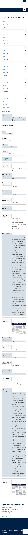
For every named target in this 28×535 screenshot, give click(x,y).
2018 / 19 (5, 47)
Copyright (22, 530)
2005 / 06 (5, 88)
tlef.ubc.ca (9, 511)
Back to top (5, 516)
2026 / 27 (5, 21)
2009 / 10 (5, 75)
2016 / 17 (5, 53)
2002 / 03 (5, 98)
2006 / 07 (5, 85)
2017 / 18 (5, 50)
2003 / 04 (5, 95)
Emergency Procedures (7, 530)
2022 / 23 (5, 34)
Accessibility (4, 532)
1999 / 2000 (6, 107)
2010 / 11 (5, 72)
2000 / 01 (5, 104)
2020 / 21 (5, 40)
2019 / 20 (5, 43)
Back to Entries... (6, 111)
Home (3, 15)
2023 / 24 (5, 31)
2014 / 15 (5, 59)
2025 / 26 (5, 24)
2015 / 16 (5, 56)
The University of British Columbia (10, 3)
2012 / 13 (5, 66)
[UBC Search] (24, 2)
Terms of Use (16, 530)
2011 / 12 (5, 69)
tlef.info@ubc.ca (9, 512)
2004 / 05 (5, 91)
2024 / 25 (5, 27)
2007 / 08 (5, 82)
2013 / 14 (5, 63)
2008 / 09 (5, 79)
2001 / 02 (5, 101)
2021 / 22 (5, 37)
